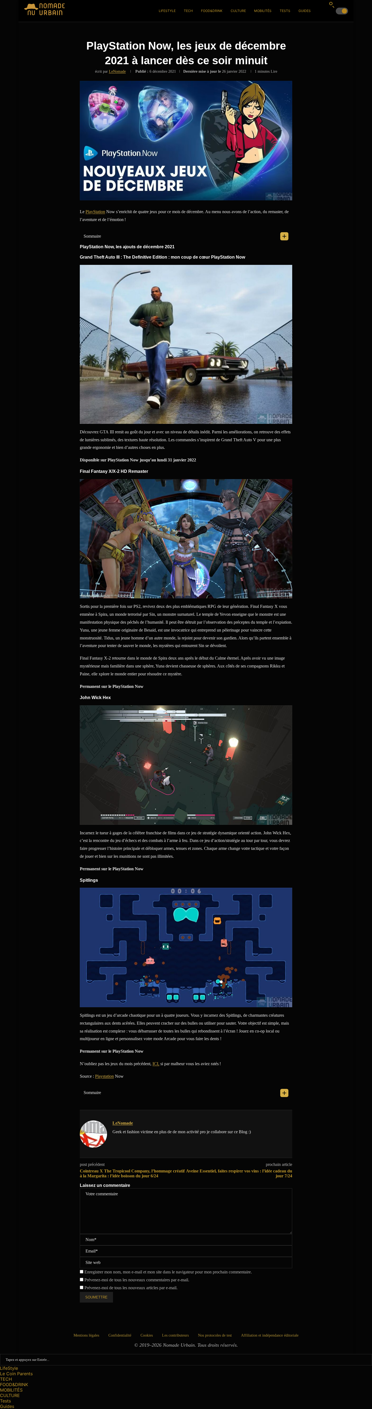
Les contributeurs (175, 1335)
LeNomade (117, 71)
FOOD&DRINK (211, 11)
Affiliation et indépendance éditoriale (269, 1335)
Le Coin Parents (16, 1373)
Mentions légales (86, 1335)
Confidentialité (119, 1335)
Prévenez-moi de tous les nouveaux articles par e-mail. (131, 1287)
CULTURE (238, 11)
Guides (304, 11)
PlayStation (95, 211)
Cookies (147, 1335)
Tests (285, 11)
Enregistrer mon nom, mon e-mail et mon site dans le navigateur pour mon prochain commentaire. (168, 1272)
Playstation (104, 1076)
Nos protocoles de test (215, 1335)
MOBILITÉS (263, 11)
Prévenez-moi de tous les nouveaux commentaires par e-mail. (136, 1280)
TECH (188, 11)
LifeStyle (167, 11)
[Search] (331, 4)
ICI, (156, 1063)
